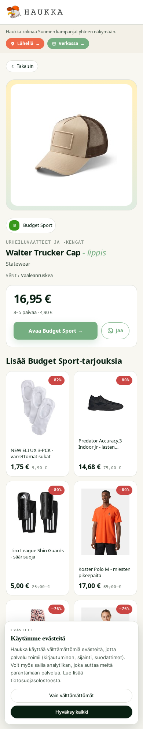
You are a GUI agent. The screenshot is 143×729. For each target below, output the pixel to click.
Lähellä (28, 43)
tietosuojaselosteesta (35, 680)
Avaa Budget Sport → (56, 330)
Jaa (119, 330)
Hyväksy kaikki (71, 712)
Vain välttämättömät (71, 695)
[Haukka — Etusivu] (34, 12)
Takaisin (25, 66)
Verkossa (72, 43)
